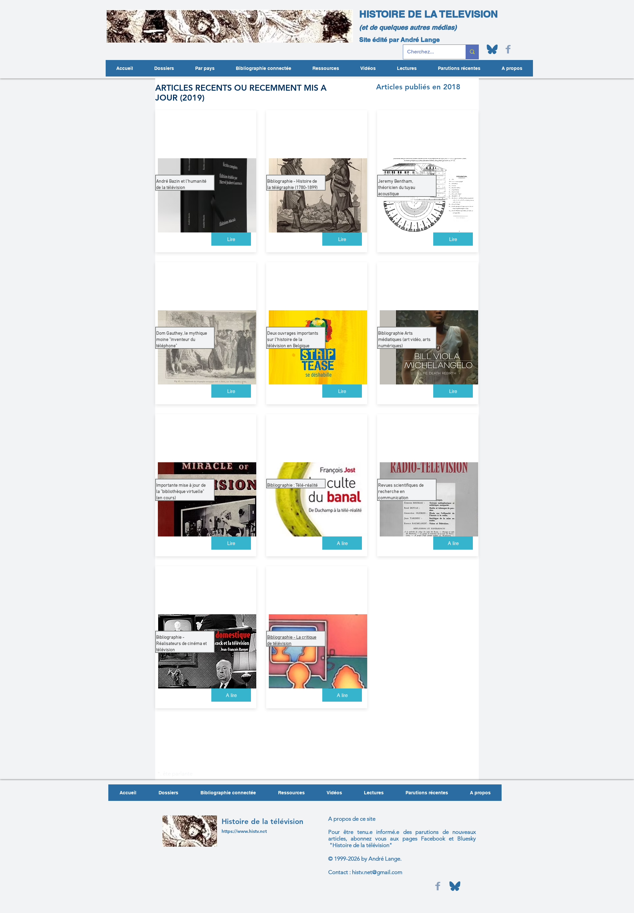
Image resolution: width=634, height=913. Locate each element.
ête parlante (177, 773)
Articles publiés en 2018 (418, 86)
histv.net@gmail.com (377, 872)
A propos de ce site (351, 818)
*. (159, 773)
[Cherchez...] (472, 52)
